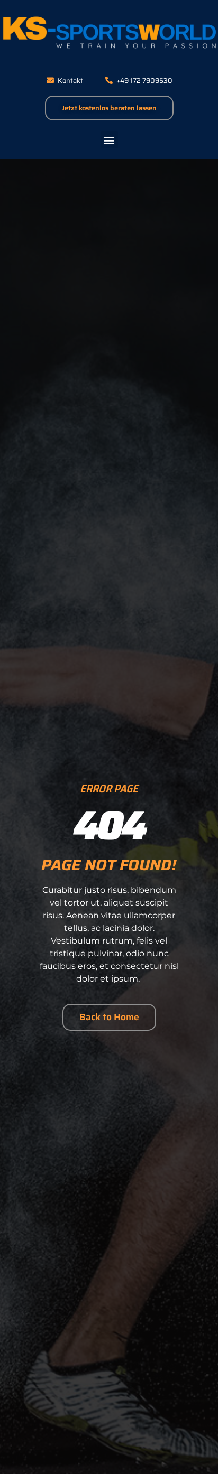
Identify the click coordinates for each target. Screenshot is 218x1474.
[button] (109, 139)
